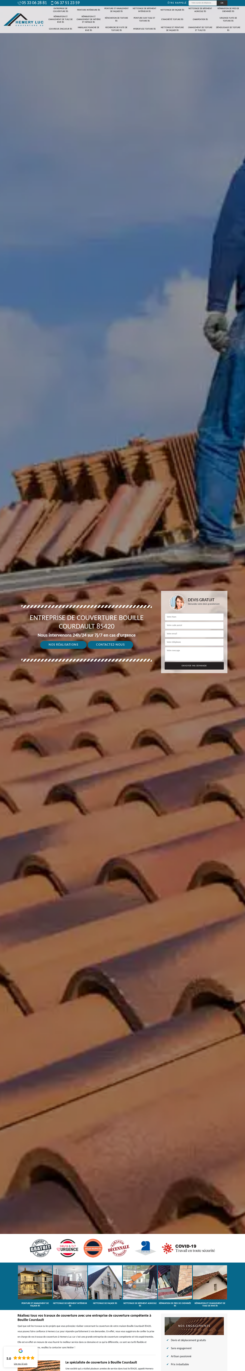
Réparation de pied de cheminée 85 (228, 10)
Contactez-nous (110, 644)
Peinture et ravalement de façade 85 (116, 10)
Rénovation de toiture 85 (116, 19)
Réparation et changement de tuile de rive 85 (60, 19)
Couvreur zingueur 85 (60, 29)
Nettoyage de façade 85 (172, 10)
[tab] (122, 685)
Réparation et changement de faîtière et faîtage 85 (89, 19)
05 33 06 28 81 (34, 3)
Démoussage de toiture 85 (228, 28)
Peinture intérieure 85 (88, 10)
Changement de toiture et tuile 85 (200, 28)
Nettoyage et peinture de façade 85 (172, 28)
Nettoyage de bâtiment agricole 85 (200, 10)
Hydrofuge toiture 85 (144, 29)
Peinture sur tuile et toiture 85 (144, 19)
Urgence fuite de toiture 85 (228, 19)
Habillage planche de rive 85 (88, 28)
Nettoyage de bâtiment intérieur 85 (144, 10)
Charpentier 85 (200, 19)
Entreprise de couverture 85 (60, 10)
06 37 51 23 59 (67, 3)
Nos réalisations (63, 644)
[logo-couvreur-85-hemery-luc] (23, 19)
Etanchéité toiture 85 (172, 19)
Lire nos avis (20, 1364)
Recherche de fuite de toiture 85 (116, 28)
